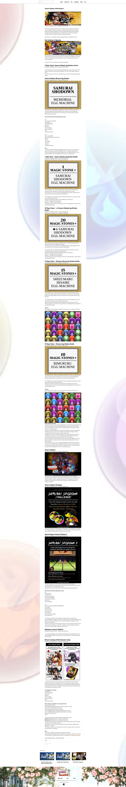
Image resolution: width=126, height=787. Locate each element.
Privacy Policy (67, 782)
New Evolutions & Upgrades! (78, 762)
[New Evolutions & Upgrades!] (79, 756)
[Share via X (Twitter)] (47, 743)
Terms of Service (61, 782)
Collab (46, 740)
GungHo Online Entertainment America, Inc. (62, 780)
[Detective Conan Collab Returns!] (63, 756)
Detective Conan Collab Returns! (63, 762)
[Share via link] (50, 743)
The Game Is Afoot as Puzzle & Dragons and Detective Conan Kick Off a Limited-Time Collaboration (46, 762)
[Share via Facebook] (45, 743)
